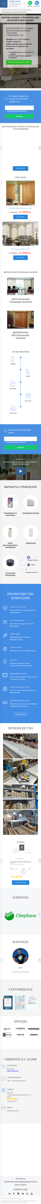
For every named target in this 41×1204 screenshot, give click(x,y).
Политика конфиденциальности (20, 1182)
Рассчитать (20, 217)
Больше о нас (20, 714)
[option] (20, 51)
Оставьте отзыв (20, 882)
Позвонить (37, 6)
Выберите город (20, 1189)
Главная (4, 7)
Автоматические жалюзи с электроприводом (16, 10)
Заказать (30, 6)
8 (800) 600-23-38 (12, 1071)
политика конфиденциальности (17, 111)
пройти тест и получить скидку (19, 62)
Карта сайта (20, 1185)
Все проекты (20, 168)
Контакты (20, 1179)
